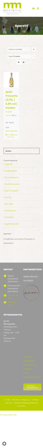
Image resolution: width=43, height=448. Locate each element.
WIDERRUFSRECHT (32, 377)
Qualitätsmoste (12, 224)
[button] (4, 443)
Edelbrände (10, 210)
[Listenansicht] (23, 62)
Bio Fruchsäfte (11, 190)
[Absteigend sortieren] (34, 49)
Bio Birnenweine (12, 184)
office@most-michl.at (13, 303)
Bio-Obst (9, 204)
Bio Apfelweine (12, 177)
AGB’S (26, 373)
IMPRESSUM (29, 361)
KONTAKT (27, 357)
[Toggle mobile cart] (33, 8)
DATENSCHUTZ (30, 365)
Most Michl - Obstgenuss (21, 400)
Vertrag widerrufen (8, 415)
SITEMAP (27, 369)
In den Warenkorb (9, 136)
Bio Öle (8, 197)
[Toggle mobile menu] (38, 8)
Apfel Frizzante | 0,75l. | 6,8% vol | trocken (11, 99)
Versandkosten (11, 131)
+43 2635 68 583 (12, 296)
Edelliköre (9, 217)
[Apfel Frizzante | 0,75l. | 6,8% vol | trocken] (11, 79)
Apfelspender (11, 171)
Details (15, 135)
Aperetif (8, 164)
